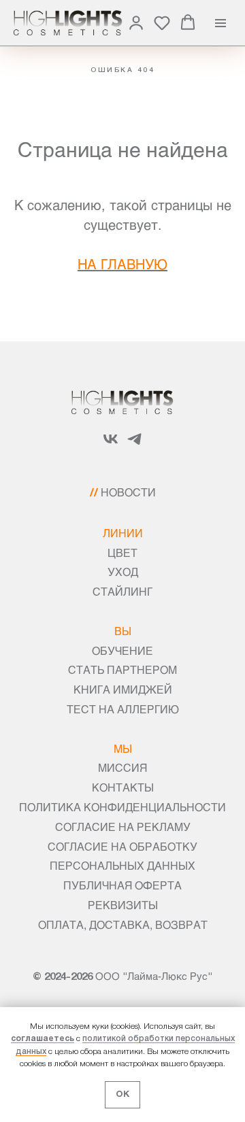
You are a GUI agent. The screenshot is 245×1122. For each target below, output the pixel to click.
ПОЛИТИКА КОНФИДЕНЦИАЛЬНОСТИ (122, 806)
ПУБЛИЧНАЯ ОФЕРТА (122, 885)
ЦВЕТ (122, 552)
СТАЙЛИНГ (122, 591)
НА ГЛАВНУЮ (122, 264)
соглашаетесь (42, 1038)
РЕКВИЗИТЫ (123, 904)
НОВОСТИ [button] (128, 492)
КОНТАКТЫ (123, 787)
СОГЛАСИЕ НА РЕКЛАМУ (123, 826)
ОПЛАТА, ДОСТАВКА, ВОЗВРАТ (123, 924)
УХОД (123, 571)
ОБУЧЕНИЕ (122, 650)
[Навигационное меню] (220, 23)
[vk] (110, 443)
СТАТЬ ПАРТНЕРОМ (122, 669)
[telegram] (134, 443)
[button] (136, 22)
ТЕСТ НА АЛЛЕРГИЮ (123, 708)
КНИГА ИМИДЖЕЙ (123, 689)
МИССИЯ (122, 767)
